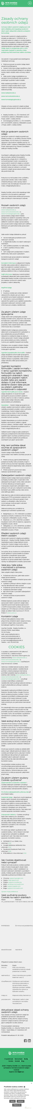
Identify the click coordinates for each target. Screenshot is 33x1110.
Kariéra (11, 1061)
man (21, 1072)
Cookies (16, 1070)
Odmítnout (20, 1101)
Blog (22, 1061)
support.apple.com (14, 886)
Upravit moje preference (9, 891)
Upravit (12, 1101)
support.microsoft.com (15, 888)
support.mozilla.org (14, 882)
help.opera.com (13, 880)
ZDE (9, 843)
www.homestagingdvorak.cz (11, 214)
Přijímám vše (17, 1105)
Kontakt (17, 1061)
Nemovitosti (18, 1059)
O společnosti (8, 1059)
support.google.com (16, 878)
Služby (26, 1059)
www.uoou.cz (11, 613)
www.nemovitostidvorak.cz (10, 212)
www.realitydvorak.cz (8, 210)
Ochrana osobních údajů (20, 1068)
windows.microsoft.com (15, 884)
